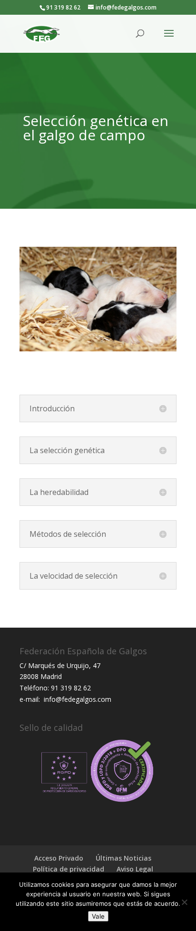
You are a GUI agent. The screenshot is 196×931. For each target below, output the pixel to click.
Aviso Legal (135, 868)
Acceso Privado (58, 858)
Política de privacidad (68, 868)
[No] (184, 902)
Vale (98, 916)
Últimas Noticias (123, 858)
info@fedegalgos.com (76, 699)
